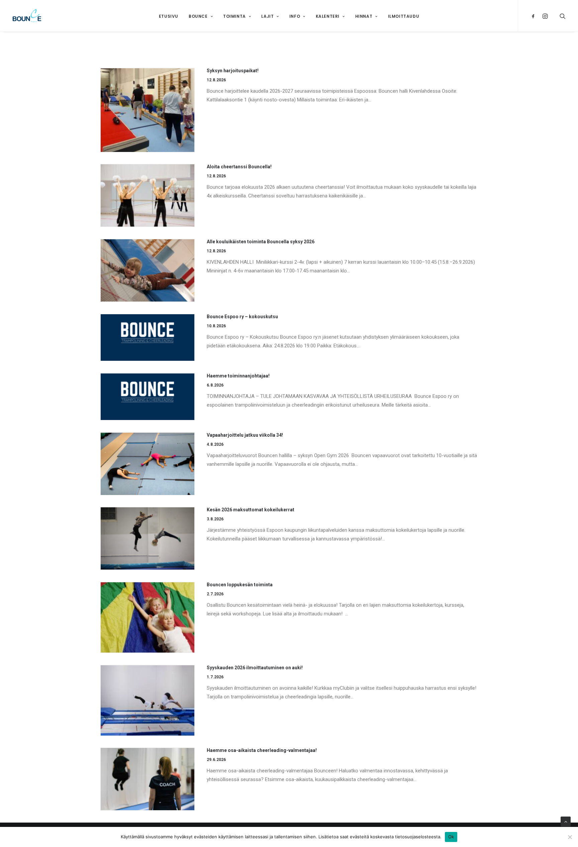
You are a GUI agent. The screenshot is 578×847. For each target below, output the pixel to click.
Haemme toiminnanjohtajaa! (238, 375)
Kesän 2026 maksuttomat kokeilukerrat (250, 509)
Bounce (198, 16)
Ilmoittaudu (403, 16)
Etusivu (168, 16)
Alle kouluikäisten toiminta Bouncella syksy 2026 (260, 241)
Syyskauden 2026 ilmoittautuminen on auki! (255, 667)
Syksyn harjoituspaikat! (233, 70)
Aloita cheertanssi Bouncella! (239, 166)
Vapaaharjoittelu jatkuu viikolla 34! (245, 435)
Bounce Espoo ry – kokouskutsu (242, 316)
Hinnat (364, 16)
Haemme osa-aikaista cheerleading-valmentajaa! (262, 750)
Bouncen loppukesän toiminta (240, 584)
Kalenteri (328, 16)
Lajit (267, 16)
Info (294, 16)
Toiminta (234, 16)
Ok (451, 836)
